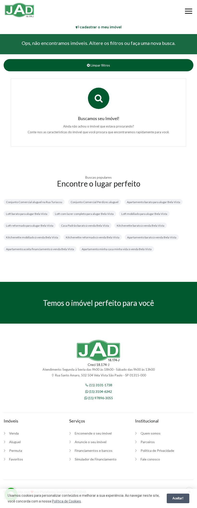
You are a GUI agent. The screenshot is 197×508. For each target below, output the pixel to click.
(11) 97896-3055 (100, 398)
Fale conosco (150, 459)
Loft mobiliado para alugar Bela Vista (144, 214)
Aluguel (15, 442)
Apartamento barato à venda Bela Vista (151, 237)
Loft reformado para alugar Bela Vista (29, 225)
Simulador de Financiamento (96, 459)
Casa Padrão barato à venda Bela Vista (85, 225)
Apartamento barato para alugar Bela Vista (153, 202)
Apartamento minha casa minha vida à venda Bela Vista (117, 249)
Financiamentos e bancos (93, 450)
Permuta (15, 450)
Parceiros (148, 442)
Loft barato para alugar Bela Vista (26, 214)
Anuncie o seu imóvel (90, 442)
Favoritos (16, 459)
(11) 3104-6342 (100, 391)
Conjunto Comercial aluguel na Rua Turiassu (34, 202)
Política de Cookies (66, 501)
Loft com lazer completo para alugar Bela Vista (84, 214)
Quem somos (150, 433)
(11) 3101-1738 (100, 385)
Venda (14, 433)
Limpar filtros (100, 65)
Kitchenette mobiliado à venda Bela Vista (32, 237)
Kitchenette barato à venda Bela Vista (140, 225)
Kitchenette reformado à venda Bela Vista (92, 237)
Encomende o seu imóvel (93, 433)
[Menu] (188, 12)
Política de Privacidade (157, 450)
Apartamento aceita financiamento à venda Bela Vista (40, 249)
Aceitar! (178, 498)
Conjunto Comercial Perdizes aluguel (94, 202)
